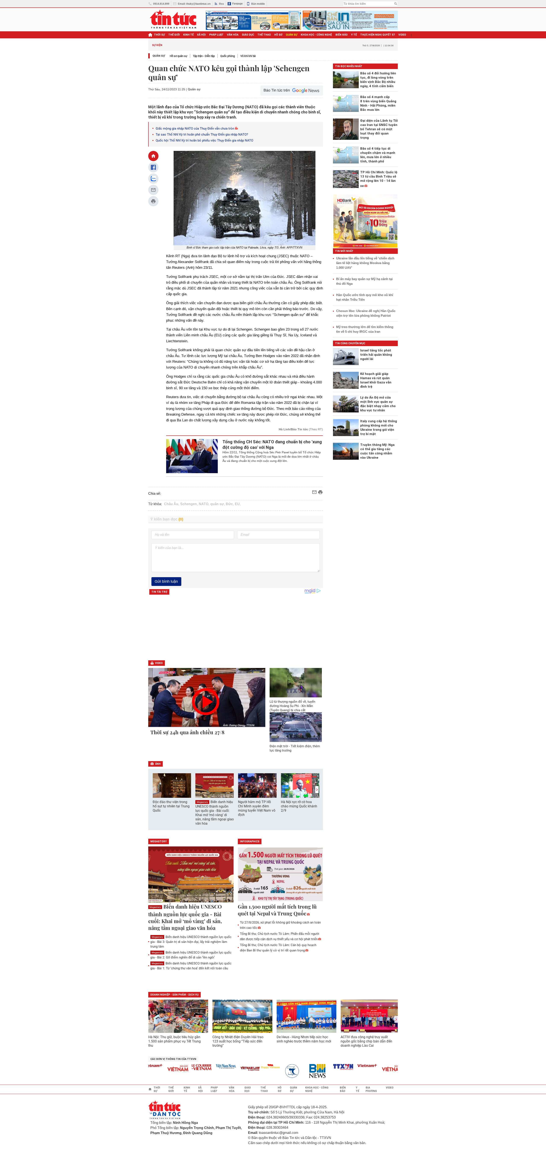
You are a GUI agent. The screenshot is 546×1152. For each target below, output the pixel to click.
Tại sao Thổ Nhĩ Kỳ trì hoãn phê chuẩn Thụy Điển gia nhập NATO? (202, 134)
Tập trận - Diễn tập (204, 56)
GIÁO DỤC (248, 34)
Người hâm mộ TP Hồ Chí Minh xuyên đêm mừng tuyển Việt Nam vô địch (256, 808)
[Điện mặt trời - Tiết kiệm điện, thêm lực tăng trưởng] (296, 727)
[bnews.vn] (302, 1071)
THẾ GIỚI (174, 34)
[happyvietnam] (253, 1066)
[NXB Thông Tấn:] (277, 1071)
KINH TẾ (188, 34)
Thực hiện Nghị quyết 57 (377, 34)
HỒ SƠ (278, 34)
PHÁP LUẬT (216, 34)
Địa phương (371, 1089)
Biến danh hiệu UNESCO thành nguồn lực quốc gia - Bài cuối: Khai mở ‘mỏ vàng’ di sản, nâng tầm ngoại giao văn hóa (214, 812)
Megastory (202, 802)
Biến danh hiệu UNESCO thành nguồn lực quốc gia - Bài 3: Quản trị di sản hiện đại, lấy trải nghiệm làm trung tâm (190, 941)
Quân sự (158, 55)
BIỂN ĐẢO (341, 34)
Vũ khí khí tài (248, 56)
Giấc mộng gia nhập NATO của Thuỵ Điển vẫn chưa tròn (195, 128)
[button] (317, 789)
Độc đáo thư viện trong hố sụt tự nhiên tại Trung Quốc (171, 806)
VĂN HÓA (232, 34)
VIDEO (402, 34)
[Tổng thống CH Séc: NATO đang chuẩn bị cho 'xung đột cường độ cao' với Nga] (192, 456)
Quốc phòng (227, 56)
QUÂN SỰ (291, 34)
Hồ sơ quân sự (178, 56)
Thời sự (159, 34)
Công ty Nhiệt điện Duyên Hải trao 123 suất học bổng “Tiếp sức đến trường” (237, 1041)
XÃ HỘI (201, 34)
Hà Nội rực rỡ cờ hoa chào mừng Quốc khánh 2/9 (299, 806)
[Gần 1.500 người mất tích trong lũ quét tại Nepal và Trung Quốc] (280, 874)
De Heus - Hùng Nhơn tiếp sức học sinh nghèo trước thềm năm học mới (304, 1039)
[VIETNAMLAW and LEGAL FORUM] (233, 1069)
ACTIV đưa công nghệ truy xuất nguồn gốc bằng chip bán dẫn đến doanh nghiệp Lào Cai (366, 1041)
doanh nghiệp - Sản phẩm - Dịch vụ (174, 994)
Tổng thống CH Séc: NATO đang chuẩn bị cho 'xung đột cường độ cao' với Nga (272, 444)
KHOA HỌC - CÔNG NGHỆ (316, 34)
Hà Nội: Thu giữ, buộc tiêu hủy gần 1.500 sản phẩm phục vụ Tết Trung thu (174, 1041)
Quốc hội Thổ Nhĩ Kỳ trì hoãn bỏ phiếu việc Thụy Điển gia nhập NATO (204, 140)
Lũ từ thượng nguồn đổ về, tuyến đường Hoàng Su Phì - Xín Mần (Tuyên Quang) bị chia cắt (292, 706)
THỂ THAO (264, 34)
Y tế (354, 34)
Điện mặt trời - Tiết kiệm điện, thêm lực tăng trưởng (295, 748)
